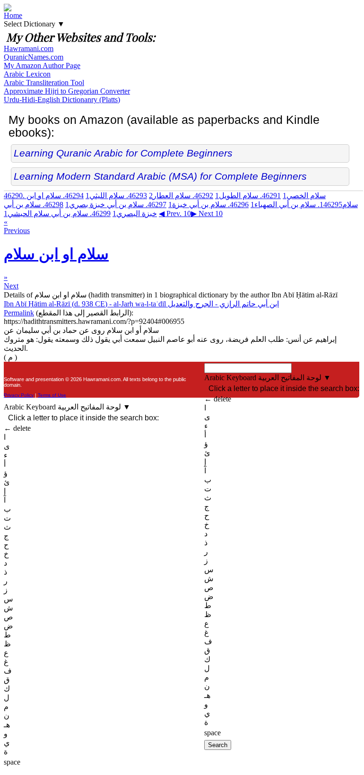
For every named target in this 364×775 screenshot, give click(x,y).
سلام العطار (181, 196)
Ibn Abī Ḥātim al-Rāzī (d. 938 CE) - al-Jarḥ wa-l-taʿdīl (141, 304)
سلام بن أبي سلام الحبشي (57, 213)
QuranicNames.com (33, 57)
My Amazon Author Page (42, 65)
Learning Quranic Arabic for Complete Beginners (123, 153)
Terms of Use (52, 395)
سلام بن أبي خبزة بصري (115, 204)
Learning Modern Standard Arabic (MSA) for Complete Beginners (160, 176)
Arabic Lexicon (27, 74)
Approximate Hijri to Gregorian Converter (67, 91)
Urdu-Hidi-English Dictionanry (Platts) (62, 100)
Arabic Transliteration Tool (44, 82)
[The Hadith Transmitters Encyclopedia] (7, 9)
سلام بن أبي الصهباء (296, 204)
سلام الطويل (248, 196)
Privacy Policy (19, 395)
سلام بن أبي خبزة (208, 204)
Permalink (19, 313)
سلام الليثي (116, 196)
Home (13, 15)
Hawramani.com (28, 48)
